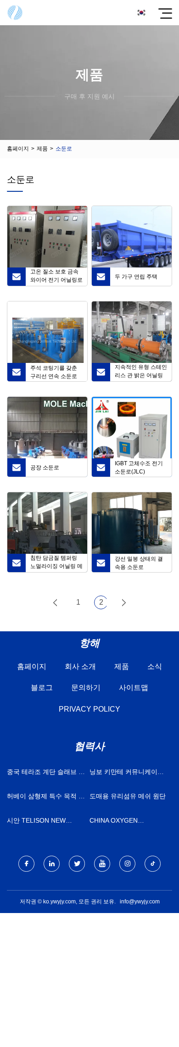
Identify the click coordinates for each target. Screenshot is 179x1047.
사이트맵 (133, 687)
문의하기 (86, 687)
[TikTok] (153, 864)
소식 (154, 666)
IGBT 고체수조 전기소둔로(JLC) (139, 467)
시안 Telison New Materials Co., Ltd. (40, 822)
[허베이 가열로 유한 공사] (15, 12)
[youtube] (102, 864)
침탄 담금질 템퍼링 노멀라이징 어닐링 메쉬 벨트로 (56, 563)
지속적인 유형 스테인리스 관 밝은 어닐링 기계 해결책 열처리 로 (141, 372)
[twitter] (77, 864)
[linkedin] (52, 864)
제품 (42, 148)
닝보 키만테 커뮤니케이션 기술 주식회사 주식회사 (127, 774)
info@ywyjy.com (140, 901)
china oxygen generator (114, 822)
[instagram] (127, 864)
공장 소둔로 (44, 467)
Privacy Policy (89, 709)
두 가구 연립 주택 (136, 276)
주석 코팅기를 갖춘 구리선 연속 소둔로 (53, 372)
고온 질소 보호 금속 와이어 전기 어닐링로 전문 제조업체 (56, 277)
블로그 (42, 687)
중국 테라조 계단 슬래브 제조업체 (46, 774)
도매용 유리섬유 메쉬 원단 (128, 796)
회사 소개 (80, 666)
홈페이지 (18, 148)
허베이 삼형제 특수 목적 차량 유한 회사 (46, 798)
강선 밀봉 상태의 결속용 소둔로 (139, 563)
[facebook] (26, 864)
